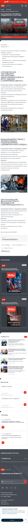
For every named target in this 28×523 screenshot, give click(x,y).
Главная (2, 9)
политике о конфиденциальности (9, 513)
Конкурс (4, 502)
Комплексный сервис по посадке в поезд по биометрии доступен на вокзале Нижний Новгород (16, 367)
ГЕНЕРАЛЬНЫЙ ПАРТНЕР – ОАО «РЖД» (18, 2)
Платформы (8, 9)
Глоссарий (5, 504)
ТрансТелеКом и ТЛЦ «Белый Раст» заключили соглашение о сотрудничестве (16, 341)
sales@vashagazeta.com (10, 494)
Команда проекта (7, 500)
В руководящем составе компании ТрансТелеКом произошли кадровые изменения (17, 350)
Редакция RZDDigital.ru (10, 239)
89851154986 (7, 496)
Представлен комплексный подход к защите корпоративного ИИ (16, 359)
